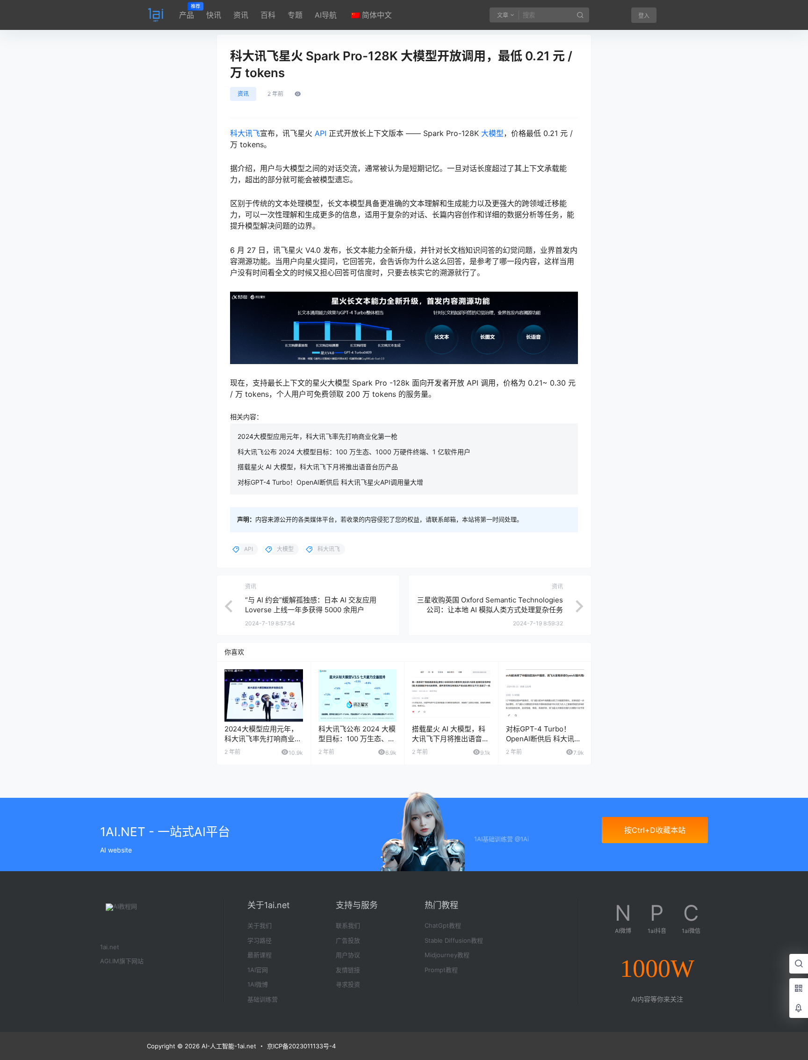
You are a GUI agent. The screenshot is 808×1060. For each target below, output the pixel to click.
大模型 (492, 133)
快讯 (213, 15)
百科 (267, 15)
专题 (295, 15)
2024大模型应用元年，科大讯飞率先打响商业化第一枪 (317, 436)
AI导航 (326, 15)
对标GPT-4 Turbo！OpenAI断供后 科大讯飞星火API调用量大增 (330, 482)
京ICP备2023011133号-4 (301, 1046)
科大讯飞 (245, 133)
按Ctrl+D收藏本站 (654, 830)
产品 (186, 11)
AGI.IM (109, 961)
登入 (643, 15)
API (320, 133)
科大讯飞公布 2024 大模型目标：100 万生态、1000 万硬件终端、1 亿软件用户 (354, 452)
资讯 (240, 15)
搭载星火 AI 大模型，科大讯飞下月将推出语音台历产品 (318, 467)
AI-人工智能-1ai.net (228, 1046)
